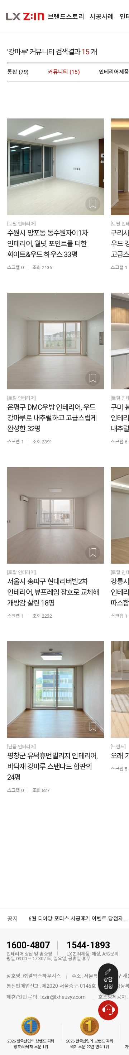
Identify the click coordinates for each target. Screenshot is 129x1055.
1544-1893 (88, 945)
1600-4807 (28, 945)
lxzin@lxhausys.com (63, 997)
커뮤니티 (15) (64, 72)
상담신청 (108, 983)
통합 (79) (18, 72)
